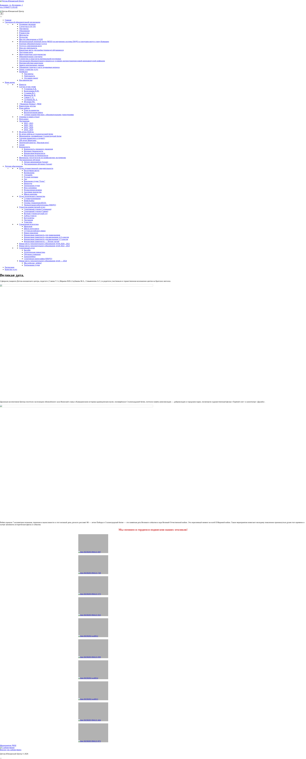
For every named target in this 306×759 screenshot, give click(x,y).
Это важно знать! (31, 78)
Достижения (24, 121)
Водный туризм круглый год (35, 214)
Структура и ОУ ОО (27, 26)
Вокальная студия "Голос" (34, 181)
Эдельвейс (28, 175)
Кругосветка (29, 218)
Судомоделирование (32, 198)
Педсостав (23, 37)
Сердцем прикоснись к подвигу (32, 138)
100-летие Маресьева (27, 140)
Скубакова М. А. (31, 100)
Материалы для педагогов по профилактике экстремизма (42, 158)
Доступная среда (26, 52)
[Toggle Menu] (1, 16)
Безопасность (24, 147)
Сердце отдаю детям (27, 87)
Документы (24, 29)
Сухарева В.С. (30, 93)
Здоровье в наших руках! (29, 117)
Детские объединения (14, 166)
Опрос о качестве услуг (28, 69)
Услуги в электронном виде (30, 46)
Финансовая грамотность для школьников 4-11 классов (46, 237)
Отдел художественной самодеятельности (36, 168)
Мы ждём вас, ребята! (33, 263)
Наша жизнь (10, 82)
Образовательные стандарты (30, 57)
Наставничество (25, 80)
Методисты (23, 35)
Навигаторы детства (27, 106)
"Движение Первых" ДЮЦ (30, 104)
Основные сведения (27, 24)
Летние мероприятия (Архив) (36, 162)
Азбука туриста (30, 216)
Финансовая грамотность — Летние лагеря (41, 241)
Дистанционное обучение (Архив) (38, 164)
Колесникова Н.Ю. (31, 91)
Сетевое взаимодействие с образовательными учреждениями (49, 115)
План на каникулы (31, 110)
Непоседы (28, 183)
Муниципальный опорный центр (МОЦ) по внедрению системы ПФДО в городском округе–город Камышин (64, 41)
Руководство (24, 33)
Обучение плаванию (32, 254)
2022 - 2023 (28, 123)
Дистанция (28, 220)
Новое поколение (31, 233)
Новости (22, 84)
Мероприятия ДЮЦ (8, 745)
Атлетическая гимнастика (34, 252)
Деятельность (29, 76)
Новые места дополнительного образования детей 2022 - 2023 (44, 246)
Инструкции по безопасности (36, 155)
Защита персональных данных (31, 65)
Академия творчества (32, 192)
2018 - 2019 (28, 130)
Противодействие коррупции (31, 63)
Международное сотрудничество (32, 54)
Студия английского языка (35, 231)
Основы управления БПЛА (35, 203)
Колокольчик (29, 173)
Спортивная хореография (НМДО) (38, 259)
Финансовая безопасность (34, 153)
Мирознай (28, 226)
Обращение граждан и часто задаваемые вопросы (39, 67)
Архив (22, 145)
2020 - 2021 (28, 125)
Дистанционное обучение (29, 160)
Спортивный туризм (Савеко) (36, 211)
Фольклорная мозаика (33, 190)
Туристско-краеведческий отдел (32, 207)
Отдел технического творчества (32, 196)
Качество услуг (11, 269)
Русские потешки (31, 177)
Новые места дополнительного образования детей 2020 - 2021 (44, 244)
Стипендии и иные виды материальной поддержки (40, 59)
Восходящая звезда (31, 171)
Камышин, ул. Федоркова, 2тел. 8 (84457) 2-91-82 (11, 6)
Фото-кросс (24, 119)
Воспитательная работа (33, 112)
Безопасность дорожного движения (38, 149)
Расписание (9, 267)
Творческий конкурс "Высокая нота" (34, 143)
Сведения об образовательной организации (22, 22)
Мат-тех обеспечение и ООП (31, 39)
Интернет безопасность (33, 151)
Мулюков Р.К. (29, 102)
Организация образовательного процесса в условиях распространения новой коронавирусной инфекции (62, 61)
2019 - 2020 (28, 127)
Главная (8, 20)
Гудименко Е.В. (30, 89)
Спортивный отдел (27, 248)
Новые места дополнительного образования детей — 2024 (43, 261)
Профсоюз (23, 72)
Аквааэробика (30, 257)
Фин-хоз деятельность (28, 48)
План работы (24, 108)
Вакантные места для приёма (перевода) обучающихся (41, 50)
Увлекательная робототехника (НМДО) (40, 205)
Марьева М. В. (30, 95)
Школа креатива (30, 194)
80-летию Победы (26, 132)
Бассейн (27, 250)
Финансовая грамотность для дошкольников (42, 235)
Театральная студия (32, 186)
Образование (24, 31)
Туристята (28, 222)
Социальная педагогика (29, 224)
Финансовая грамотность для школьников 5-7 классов (46, 239)
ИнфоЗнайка (29, 201)
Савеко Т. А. (29, 97)
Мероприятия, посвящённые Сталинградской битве (40, 136)
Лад (25, 179)
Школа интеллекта (31, 229)
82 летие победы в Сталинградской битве (36, 134)
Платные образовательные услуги (33, 44)
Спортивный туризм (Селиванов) (37, 209)
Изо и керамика (30, 188)
